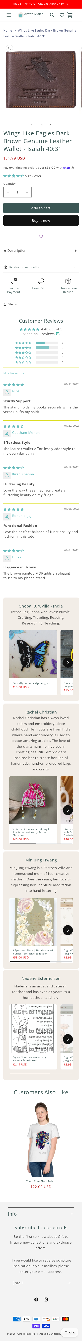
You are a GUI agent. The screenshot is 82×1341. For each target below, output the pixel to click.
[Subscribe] (69, 1283)
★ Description (40, 250)
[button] (9, 15)
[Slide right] (50, 124)
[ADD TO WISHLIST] (41, 236)
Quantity (9, 183)
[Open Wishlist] (62, 15)
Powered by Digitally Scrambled (55, 1333)
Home (7, 30)
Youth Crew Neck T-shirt (41, 1181)
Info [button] (12, 1214)
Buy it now (41, 220)
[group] (33, 662)
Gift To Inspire (26, 1333)
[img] (13, 384)
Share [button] (12, 304)
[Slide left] (31, 124)
